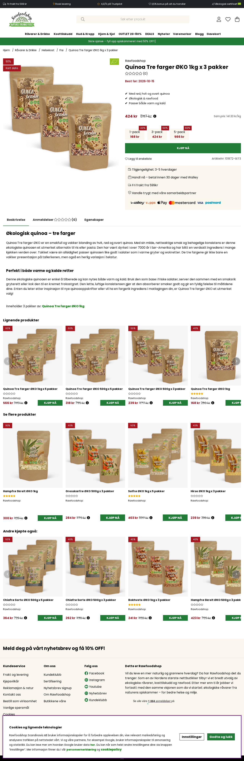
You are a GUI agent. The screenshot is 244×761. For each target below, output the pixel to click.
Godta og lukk (221, 737)
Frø (61, 50)
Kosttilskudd (63, 34)
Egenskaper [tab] (94, 220)
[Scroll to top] (122, 758)
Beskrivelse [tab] (16, 220)
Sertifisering (52, 681)
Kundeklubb (52, 674)
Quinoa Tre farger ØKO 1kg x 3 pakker (93, 50)
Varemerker (182, 34)
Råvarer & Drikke (37, 34)
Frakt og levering (15, 674)
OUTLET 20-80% (130, 34)
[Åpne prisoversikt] (154, 116)
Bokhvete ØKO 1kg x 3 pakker (149, 600)
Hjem (6, 50)
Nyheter (164, 34)
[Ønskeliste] (228, 19)
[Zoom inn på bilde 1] (61, 116)
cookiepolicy (111, 749)
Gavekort (214, 34)
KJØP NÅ (50, 403)
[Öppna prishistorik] (25, 403)
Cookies (9, 714)
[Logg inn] (219, 19)
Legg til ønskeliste (140, 159)
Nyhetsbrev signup (58, 688)
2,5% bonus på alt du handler (168, 4)
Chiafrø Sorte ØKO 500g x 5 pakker (28, 600)
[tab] (55, 220)
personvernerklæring (81, 749)
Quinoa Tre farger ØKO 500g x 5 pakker (94, 389)
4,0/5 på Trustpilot (111, 4)
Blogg (199, 34)
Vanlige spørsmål (16, 707)
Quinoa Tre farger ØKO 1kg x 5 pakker (30, 389)
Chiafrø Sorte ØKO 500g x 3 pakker (91, 600)
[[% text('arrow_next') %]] (237, 466)
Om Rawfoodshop (57, 694)
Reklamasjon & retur (18, 688)
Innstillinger (192, 737)
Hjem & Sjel (106, 34)
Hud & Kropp (85, 34)
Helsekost (48, 50)
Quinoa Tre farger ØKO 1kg (63, 306)
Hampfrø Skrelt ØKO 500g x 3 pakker (217, 600)
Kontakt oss (12, 694)
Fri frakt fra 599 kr (17, 4)
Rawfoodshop (135, 61)
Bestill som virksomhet (20, 701)
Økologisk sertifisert (226, 4)
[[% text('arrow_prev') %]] (6, 466)
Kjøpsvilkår (11, 681)
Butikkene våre (55, 701)
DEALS (149, 34)
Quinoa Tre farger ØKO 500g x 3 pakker (156, 389)
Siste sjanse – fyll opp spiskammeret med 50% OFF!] (122, 41)
